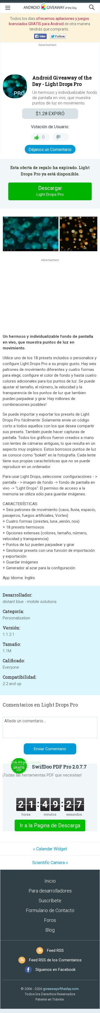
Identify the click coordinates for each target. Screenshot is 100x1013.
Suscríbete (50, 900)
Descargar (50, 191)
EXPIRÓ (50, 113)
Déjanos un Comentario (50, 149)
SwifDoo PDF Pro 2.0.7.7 (59, 766)
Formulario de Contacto (50, 910)
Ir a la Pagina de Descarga (50, 825)
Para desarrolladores (50, 891)
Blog (50, 930)
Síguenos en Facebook (55, 969)
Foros (50, 920)
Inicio (50, 881)
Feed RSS (55, 950)
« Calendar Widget (50, 848)
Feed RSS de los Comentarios (55, 960)
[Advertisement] (50, 60)
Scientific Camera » (50, 862)
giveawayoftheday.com (61, 989)
